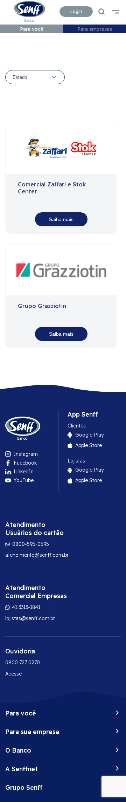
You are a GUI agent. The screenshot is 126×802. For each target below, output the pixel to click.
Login (76, 11)
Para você (31, 29)
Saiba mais (61, 219)
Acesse (13, 674)
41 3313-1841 (25, 607)
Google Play (89, 435)
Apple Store (88, 445)
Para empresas (94, 29)
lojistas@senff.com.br (30, 618)
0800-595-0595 (30, 544)
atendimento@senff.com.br (37, 555)
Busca (101, 11)
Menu (115, 11)
